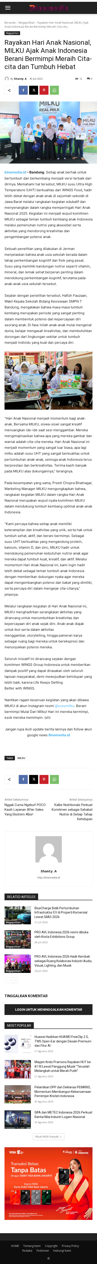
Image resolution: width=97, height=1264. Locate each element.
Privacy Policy (70, 1246)
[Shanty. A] (7, 78)
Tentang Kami (32, 1246)
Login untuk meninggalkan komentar (48, 1009)
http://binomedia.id (48, 877)
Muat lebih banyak (47, 1136)
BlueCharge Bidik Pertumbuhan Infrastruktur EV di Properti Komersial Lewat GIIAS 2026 (61, 912)
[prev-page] (7, 980)
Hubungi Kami (62, 1251)
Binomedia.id (59, 735)
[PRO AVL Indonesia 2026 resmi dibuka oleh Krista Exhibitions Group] (18, 939)
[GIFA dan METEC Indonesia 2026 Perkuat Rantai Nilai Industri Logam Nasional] (18, 1119)
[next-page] (14, 980)
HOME (15, 1246)
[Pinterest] (43, 90)
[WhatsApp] (54, 90)
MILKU (21, 758)
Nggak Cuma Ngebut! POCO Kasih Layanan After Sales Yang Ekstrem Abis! (25, 809)
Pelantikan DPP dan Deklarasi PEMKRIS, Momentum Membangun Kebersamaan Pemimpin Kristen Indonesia (63, 1091)
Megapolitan (26, 23)
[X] (33, 90)
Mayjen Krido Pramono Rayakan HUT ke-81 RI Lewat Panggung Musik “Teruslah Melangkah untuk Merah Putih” (63, 1066)
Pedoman (43, 1251)
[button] (7, 8)
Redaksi (27, 1251)
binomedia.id (15, 172)
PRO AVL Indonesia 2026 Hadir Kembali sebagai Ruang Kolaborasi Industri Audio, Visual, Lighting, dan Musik (63, 961)
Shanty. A (20, 78)
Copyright (51, 1246)
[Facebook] (23, 90)
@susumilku (64, 706)
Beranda (10, 23)
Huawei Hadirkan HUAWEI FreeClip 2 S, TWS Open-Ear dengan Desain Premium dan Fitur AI (63, 1041)
